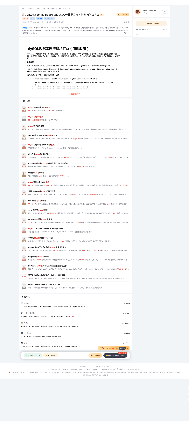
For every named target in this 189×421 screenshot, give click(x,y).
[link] (23, 8)
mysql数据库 (49, 18)
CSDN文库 (97, 366)
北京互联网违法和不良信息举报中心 (85, 372)
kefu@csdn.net (109, 369)
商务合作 (66, 369)
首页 (23, 8)
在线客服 (122, 369)
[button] (126, 33)
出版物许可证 (170, 372)
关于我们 (51, 369)
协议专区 (82, 369)
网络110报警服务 (109, 372)
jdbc (32, 18)
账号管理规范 (144, 372)
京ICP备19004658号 (36, 372)
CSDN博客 (106, 366)
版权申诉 (162, 372)
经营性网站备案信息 (68, 372)
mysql (39, 18)
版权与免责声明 (153, 372)
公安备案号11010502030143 (19, 372)
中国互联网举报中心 (121, 372)
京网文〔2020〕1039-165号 (52, 372)
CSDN (90, 366)
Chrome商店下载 (133, 372)
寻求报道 (74, 369)
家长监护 (100, 372)
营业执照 (177, 372)
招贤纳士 (58, 369)
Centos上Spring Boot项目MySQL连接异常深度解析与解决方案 (62, 14)
